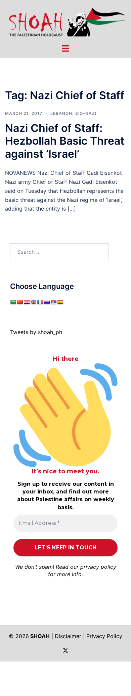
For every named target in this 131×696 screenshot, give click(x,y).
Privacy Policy (104, 636)
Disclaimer (68, 636)
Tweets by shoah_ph (36, 332)
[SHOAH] (65, 21)
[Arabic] (13, 302)
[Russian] (47, 302)
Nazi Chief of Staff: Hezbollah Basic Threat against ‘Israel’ (64, 141)
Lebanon (61, 113)
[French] (40, 302)
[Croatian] (27, 302)
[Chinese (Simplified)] (20, 302)
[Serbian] (53, 302)
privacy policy (98, 566)
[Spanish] (60, 302)
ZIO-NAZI (85, 113)
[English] (33, 302)
